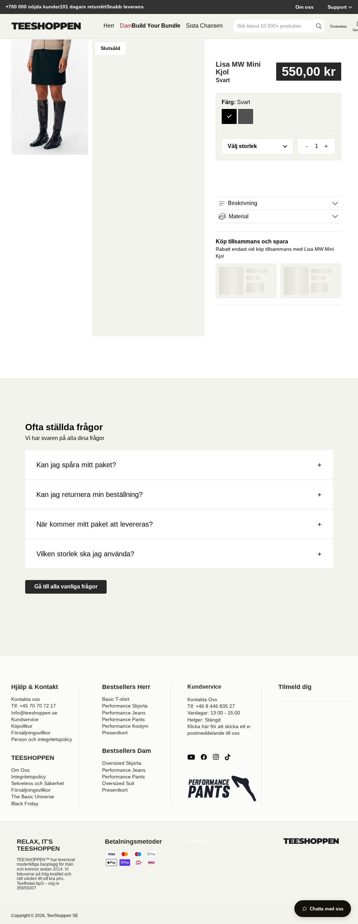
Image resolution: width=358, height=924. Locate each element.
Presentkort (115, 732)
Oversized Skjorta (121, 763)
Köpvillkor (22, 726)
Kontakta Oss (202, 699)
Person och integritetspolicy (41, 739)
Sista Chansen (204, 26)
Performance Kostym (125, 726)
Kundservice (24, 719)
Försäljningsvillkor (31, 732)
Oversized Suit (118, 783)
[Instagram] (216, 757)
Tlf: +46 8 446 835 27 (211, 706)
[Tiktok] (227, 757)
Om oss (304, 7)
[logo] (46, 26)
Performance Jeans (123, 713)
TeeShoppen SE (62, 915)
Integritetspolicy (28, 776)
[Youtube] (191, 757)
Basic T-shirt (115, 699)
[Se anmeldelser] (278, 50)
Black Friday (24, 803)
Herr (108, 26)
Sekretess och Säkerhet (37, 783)
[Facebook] (204, 757)
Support (337, 7)
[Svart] (229, 116)
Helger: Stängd (204, 720)
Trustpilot (198, 841)
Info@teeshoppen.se (34, 713)
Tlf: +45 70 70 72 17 (33, 706)
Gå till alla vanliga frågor (66, 586)
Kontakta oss (25, 699)
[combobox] (274, 26)
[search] (318, 26)
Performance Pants (123, 719)
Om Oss (20, 770)
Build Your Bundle (156, 26)
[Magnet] (245, 116)
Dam (126, 26)
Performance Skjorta (125, 706)
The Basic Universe (32, 796)
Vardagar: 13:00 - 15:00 (213, 713)
